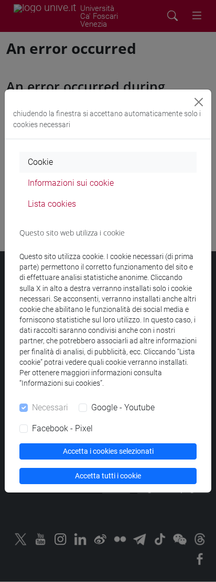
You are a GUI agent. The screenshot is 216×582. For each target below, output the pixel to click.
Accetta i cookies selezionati (108, 451)
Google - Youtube (123, 407)
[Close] (198, 102)
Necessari (50, 407)
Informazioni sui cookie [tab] (71, 183)
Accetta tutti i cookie (108, 476)
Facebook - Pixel (62, 428)
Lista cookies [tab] (52, 204)
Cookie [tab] (40, 162)
